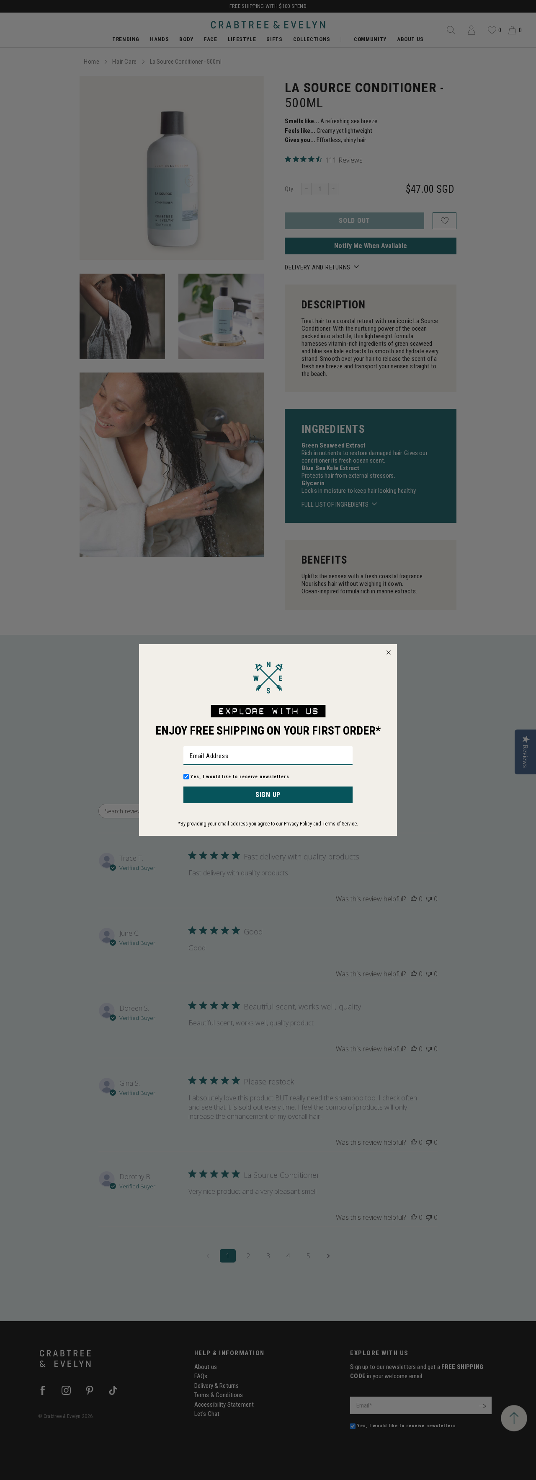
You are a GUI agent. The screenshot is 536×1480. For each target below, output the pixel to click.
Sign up (268, 795)
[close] (388, 652)
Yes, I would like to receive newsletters (240, 776)
